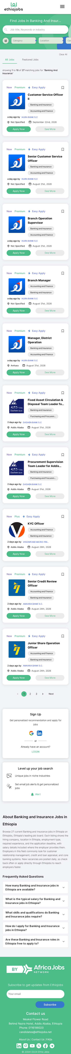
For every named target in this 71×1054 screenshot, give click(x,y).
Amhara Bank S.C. (33, 604)
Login (35, 751)
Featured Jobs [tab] (30, 59)
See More (50, 129)
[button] (35, 887)
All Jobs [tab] (9, 59)
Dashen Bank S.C (32, 422)
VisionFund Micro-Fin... (36, 542)
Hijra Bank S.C (30, 117)
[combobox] (35, 29)
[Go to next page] (42, 694)
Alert (38, 794)
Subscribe (50, 1004)
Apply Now (19, 129)
